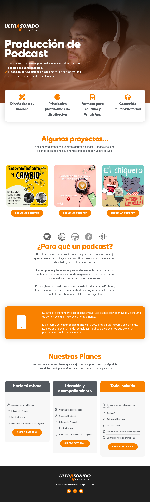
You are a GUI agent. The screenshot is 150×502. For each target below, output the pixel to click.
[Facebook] (69, 491)
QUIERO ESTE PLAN (27, 432)
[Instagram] (75, 491)
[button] (27, 213)
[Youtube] (81, 491)
